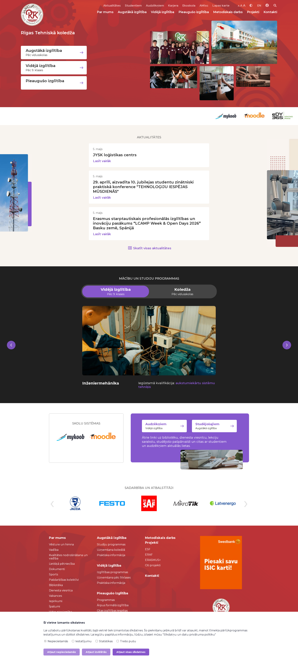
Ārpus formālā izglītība (112, 605)
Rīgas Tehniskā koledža (48, 32)
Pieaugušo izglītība (193, 12)
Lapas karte (221, 5)
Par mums (105, 12)
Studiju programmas (111, 544)
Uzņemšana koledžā (111, 549)
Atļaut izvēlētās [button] (96, 652)
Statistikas (105, 641)
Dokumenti (57, 569)
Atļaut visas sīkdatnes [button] (130, 652)
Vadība (53, 549)
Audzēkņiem (155, 5)
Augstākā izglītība (132, 12)
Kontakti (270, 12)
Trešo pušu (127, 641)
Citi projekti (153, 565)
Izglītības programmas (112, 572)
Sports (53, 574)
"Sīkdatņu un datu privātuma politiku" (189, 634)
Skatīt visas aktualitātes (152, 248)
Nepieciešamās (57, 641)
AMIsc (204, 5)
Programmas (106, 600)
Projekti (253, 12)
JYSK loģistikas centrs (115, 155)
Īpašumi (54, 606)
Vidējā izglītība (162, 12)
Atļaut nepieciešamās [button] (61, 652)
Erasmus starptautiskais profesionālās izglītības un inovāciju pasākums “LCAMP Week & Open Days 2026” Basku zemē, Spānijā (147, 223)
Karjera (173, 5)
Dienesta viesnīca (61, 590)
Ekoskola (188, 5)
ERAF (149, 554)
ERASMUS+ (153, 560)
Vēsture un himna (61, 544)
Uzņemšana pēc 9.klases (114, 577)
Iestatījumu (83, 641)
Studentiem (133, 5)
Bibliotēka (56, 585)
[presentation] (11, 349)
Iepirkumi (55, 601)
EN (259, 5)
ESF (147, 549)
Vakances (55, 595)
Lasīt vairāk (102, 161)
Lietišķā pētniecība (62, 563)
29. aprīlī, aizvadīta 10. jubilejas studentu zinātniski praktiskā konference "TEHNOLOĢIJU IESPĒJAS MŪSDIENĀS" (143, 187)
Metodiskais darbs (228, 12)
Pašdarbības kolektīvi (64, 579)
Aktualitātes (112, 5)
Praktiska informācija (111, 555)
